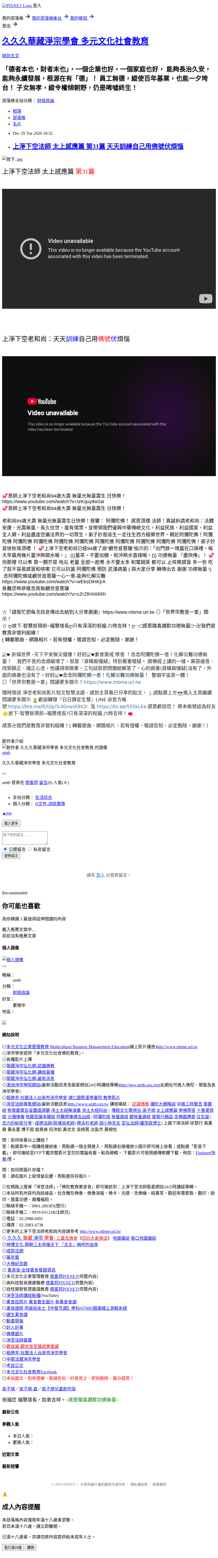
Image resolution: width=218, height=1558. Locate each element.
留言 (43, 782)
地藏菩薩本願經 (40, 1117)
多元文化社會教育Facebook (31, 1372)
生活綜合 (43, 797)
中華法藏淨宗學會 (23, 1359)
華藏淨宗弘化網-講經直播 (30, 1072)
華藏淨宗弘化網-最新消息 (30, 1078)
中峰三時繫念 (189, 1104)
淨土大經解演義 (66, 1110)
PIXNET (69, 1484)
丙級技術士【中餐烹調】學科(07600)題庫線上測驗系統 (75, 1308)
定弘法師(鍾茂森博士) (141, 1123)
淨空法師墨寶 (19, 1340)
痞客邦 (31, 782)
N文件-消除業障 (50, 804)
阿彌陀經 (101, 1117)
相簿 (17, 111)
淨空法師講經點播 (23, 1295)
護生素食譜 (17, 1314)
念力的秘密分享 (17, 1123)
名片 (17, 124)
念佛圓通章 (184, 1117)
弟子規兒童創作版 (59, 1389)
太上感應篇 (167, 1110)
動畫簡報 (14, 1321)
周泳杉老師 (87, 1123)
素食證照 (14, 1308)
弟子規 (8, 1389)
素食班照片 (17, 1302)
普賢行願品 (162, 1117)
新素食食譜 (66, 1302)
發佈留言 (11, 856)
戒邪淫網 (14, 1251)
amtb (6, 752)
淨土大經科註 (94, 1110)
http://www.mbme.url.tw (177, 1047)
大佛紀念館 (17, 1263)
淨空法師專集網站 (23, 1104)
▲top (7, 813)
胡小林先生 (109, 1123)
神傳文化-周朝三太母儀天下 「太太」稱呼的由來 (52, 1244)
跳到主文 (10, 56)
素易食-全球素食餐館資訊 (31, 1270)
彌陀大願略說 (163, 1104)
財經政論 (45, 100)
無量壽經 (119, 1117)
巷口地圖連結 (143, 1238)
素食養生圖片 (41, 1302)
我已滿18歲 (13, 1548)
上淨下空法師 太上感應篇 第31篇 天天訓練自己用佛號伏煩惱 (98, 146)
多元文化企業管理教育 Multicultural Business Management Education (67, 1047)
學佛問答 (187, 1110)
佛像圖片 (14, 1333)
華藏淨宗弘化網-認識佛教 (30, 1066)
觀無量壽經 (140, 1117)
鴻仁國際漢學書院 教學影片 (94, 1097)
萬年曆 (12, 1257)
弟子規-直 (28, 1389)
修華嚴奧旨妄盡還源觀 (28, 1110)
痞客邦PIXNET (64, 1276)
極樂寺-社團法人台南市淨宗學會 (36, 1353)
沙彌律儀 (15, 1117)
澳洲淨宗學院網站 (23, 1085)
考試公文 (14, 1365)
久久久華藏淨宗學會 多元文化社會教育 (75, 41)
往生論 (202, 1117)
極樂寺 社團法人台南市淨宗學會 (36, 1097)
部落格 (19, 117)
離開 (30, 1548)
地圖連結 (121, 1238)
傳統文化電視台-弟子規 (133, 1110)
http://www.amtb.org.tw (89, 1104)
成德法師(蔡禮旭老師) (55, 1123)
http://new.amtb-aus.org (139, 1085)
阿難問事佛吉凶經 (73, 1117)
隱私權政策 (139, 1484)
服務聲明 (159, 1484)
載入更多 (11, 823)
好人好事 (14, 1327)
